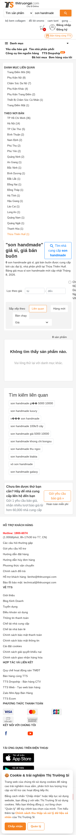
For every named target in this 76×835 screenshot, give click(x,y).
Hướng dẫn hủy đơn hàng (19, 559)
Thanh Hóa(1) (15, 228)
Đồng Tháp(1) (15, 189)
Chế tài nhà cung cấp (16, 623)
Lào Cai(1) (13, 206)
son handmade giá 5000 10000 (30, 433)
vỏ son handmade (22, 464)
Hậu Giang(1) (15, 201)
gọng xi (66, 20)
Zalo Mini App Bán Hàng (18, 692)
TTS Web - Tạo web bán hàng (21, 687)
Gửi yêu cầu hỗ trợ (14, 548)
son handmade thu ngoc (26, 448)
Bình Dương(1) (16, 173)
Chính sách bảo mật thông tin (21, 640)
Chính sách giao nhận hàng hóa (22, 657)
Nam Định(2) (14, 140)
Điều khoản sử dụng (15, 612)
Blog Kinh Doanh (13, 600)
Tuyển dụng (10, 606)
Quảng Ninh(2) (15, 156)
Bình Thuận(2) (15, 134)
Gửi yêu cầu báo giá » (57, 496)
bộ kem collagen (15, 20)
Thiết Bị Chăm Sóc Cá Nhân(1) (25, 99)
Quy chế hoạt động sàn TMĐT (21, 670)
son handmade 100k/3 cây (27, 426)
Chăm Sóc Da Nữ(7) (19, 83)
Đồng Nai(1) (14, 184)
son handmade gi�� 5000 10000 (32, 403)
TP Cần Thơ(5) (16, 129)
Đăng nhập (64, 25)
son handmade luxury (24, 410)
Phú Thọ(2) (13, 145)
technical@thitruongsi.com (40, 582)
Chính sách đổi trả (14, 571)
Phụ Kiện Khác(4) (17, 88)
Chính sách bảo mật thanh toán (22, 634)
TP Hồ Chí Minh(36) (18, 118)
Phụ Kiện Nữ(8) (16, 77)
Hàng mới (59, 308)
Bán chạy (21, 315)
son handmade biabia (24, 456)
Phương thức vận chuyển (18, 565)
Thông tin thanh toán (16, 617)
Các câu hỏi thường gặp (18, 542)
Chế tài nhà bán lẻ (14, 629)
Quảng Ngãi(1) (15, 223)
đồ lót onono (36, 20)
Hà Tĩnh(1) (13, 195)
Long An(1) (13, 212)
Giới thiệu (9, 595)
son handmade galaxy (24, 471)
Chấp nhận (15, 826)
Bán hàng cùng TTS (60, 35)
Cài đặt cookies (12, 646)
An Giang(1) (14, 162)
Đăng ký (62, 29)
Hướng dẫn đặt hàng (16, 554)
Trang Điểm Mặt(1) (18, 105)
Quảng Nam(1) (15, 217)
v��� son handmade (25, 418)
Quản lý (36, 826)
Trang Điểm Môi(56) (18, 72)
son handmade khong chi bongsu (31, 441)
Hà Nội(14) (13, 123)
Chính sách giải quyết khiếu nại (22, 651)
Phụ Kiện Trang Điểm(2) (21, 94)
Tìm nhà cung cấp (57, 250)
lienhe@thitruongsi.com (42, 576)
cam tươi (53, 20)
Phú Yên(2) (14, 151)
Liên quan (38, 308)
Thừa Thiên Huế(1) (18, 234)
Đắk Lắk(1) (13, 178)
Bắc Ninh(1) (14, 167)
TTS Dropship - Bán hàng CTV (22, 681)
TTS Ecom (9, 698)
